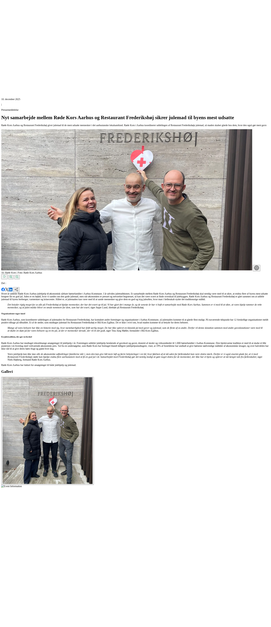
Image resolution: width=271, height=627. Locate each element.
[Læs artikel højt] (4, 276)
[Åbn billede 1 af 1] (47, 431)
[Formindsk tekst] (17, 277)
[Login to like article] (256, 268)
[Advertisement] (13, 48)
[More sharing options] (16, 289)
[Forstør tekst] (11, 277)
